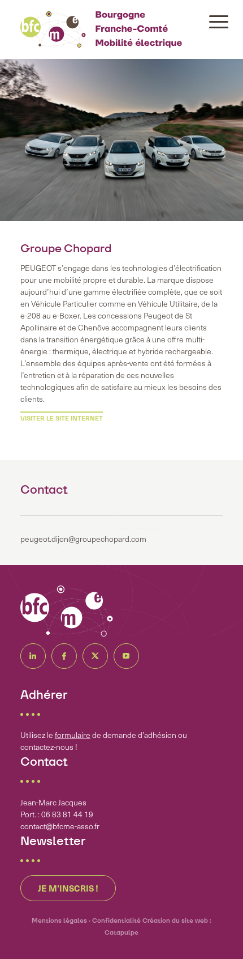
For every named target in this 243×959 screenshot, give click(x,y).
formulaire (72, 734)
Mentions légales (59, 920)
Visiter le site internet (61, 418)
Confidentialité (116, 920)
